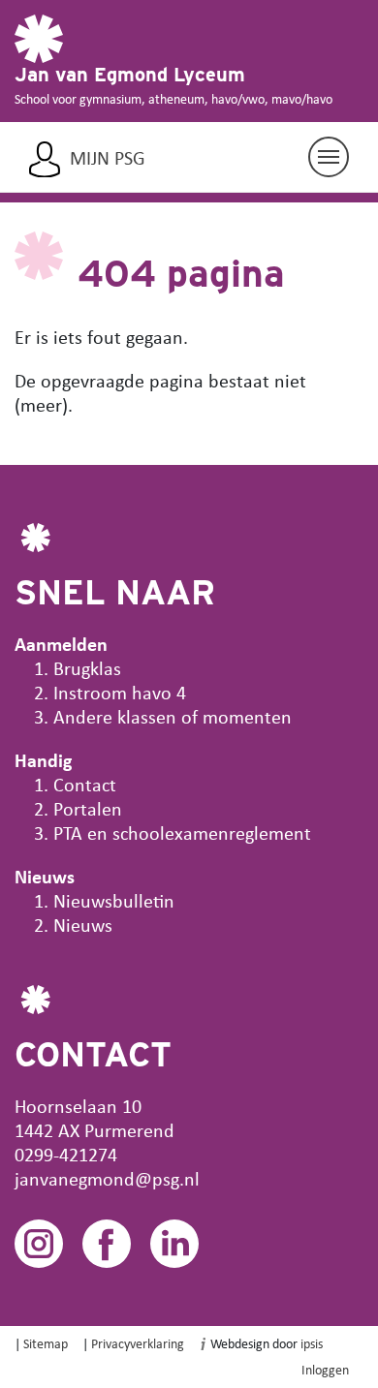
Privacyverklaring (137, 1343)
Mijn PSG (107, 158)
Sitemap (45, 1343)
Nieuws (82, 924)
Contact (84, 784)
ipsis (311, 1343)
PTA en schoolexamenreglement (182, 832)
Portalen (87, 808)
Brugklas (87, 668)
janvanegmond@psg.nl (107, 1178)
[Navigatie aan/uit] (328, 157)
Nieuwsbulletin (113, 900)
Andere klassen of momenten (172, 716)
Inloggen (325, 1369)
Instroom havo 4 (119, 692)
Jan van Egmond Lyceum (130, 74)
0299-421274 (66, 1154)
